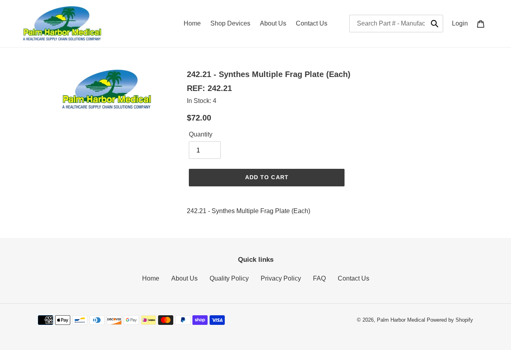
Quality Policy (229, 278)
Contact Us (353, 278)
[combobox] (396, 23)
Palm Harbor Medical (401, 320)
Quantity (200, 134)
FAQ (319, 278)
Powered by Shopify (450, 320)
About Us (184, 278)
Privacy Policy (281, 278)
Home (150, 278)
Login (462, 23)
